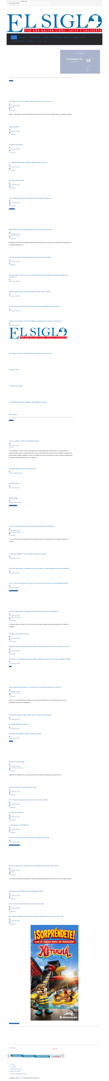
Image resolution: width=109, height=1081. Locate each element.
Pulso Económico (35, 37)
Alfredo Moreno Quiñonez (15, 693)
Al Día (12, 1064)
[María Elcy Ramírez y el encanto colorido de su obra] (41, 781)
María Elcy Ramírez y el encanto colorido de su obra (23, 787)
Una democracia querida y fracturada (19, 633)
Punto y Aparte (13, 414)
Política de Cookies (16, 1071)
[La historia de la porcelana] (41, 809)
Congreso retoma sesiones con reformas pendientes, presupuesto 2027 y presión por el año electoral (35, 321)
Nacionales (21, 37)
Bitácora (45, 37)
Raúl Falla (12, 107)
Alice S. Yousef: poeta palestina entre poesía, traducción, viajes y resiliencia (28, 799)
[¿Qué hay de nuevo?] (41, 121)
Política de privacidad (16, 1069)
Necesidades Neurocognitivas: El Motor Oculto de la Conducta (25, 733)
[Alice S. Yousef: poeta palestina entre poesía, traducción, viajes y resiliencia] (41, 797)
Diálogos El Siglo (13, 498)
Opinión (66, 37)
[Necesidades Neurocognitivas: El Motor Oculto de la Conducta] (41, 731)
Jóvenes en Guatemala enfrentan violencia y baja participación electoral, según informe (32, 526)
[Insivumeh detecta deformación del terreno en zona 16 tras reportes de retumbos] (41, 251)
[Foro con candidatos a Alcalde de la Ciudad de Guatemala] (41, 430)
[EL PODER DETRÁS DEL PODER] (41, 721)
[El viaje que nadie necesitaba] (41, 174)
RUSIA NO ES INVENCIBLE (17, 761)
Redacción (12, 447)
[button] (26, 37)
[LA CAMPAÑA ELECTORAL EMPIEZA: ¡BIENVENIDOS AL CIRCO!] (41, 156)
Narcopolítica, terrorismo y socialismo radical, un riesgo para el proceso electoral (30, 101)
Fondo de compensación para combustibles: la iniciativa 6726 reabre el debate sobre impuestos (33, 611)
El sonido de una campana (16, 144)
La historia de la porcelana (16, 812)
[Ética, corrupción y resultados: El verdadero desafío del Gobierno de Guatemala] (41, 192)
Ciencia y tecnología (18, 41)
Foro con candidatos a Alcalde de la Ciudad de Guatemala (24, 441)
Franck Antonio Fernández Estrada (16, 767)
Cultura (29, 41)
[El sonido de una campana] (41, 138)
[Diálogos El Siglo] (41, 492)
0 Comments (12, 110)
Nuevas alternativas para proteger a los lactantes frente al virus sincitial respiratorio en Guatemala (35, 687)
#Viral (45, 41)
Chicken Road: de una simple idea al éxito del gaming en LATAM (26, 891)
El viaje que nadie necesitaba (16, 180)
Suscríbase (13, 1066)
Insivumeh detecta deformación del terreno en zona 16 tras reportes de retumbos (30, 257)
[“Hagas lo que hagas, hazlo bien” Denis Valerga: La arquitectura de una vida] (41, 834)
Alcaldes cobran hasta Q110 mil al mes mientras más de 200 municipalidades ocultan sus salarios (34, 306)
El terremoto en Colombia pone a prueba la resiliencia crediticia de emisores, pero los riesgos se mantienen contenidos (40, 659)
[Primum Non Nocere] (41, 477)
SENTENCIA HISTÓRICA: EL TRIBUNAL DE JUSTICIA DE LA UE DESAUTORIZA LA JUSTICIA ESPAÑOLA (39, 568)
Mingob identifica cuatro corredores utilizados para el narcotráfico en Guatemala (30, 229)
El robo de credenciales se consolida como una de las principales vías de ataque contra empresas (34, 865)
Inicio (14, 37)
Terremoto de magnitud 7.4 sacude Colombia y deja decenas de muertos (28, 553)
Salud (83, 37)
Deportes (76, 37)
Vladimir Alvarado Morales (15, 235)
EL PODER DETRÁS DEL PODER (18, 724)
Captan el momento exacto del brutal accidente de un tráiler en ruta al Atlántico (30, 291)
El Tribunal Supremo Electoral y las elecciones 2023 (22, 468)
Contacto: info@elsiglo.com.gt (18, 1073)
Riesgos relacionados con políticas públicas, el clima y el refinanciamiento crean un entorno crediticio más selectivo (39, 646)
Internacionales (56, 37)
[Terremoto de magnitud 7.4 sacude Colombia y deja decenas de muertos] (41, 548)
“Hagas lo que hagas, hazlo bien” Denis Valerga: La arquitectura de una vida (29, 837)
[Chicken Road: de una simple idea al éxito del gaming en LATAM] (41, 885)
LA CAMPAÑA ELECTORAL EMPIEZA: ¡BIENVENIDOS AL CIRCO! (28, 162)
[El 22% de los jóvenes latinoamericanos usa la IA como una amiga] (41, 901)
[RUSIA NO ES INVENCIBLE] (41, 751)
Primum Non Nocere (14, 483)
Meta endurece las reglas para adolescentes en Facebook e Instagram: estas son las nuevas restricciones (36, 916)
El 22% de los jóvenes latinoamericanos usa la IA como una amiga (26, 903)
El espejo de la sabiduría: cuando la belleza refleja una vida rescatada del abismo (30, 715)
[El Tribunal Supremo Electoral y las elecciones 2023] (41, 464)
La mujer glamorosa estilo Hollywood (19, 825)
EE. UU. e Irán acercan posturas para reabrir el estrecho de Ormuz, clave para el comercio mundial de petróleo (38, 583)
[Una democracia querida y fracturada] (41, 631)
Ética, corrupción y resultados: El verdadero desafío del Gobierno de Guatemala (30, 198)
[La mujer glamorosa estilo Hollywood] (41, 822)
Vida (38, 41)
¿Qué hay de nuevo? (14, 126)
